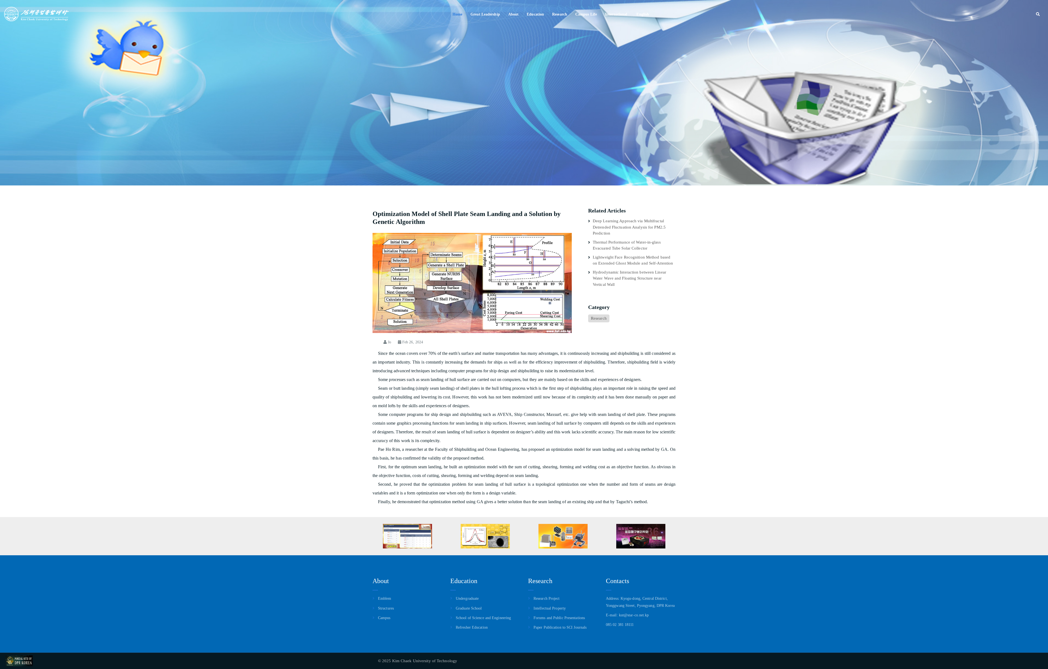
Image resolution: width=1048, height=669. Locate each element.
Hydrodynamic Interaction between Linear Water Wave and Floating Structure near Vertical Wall (629, 278)
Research (559, 14)
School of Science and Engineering (483, 618)
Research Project (547, 598)
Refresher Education (472, 627)
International (616, 14)
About (513, 14)
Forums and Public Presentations (559, 618)
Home (457, 14)
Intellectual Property (550, 608)
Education (535, 14)
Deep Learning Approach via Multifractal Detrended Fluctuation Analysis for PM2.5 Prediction (629, 227)
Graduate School (469, 608)
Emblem (384, 598)
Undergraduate (467, 598)
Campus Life (586, 14)
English (642, 14)
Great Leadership (485, 14)
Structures (386, 608)
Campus (384, 618)
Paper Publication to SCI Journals (560, 627)
